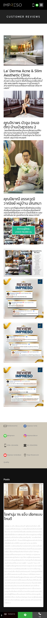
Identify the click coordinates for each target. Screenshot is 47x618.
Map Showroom (33, 455)
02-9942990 (32, 445)
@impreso (11, 435)
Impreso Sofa (32, 426)
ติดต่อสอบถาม (12, 426)
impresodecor (32, 435)
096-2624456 (12, 445)
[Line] (25, 615)
